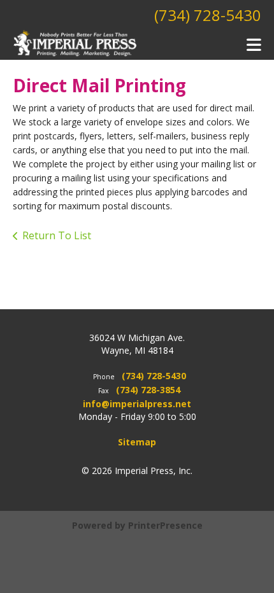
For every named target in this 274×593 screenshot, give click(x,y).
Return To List (56, 235)
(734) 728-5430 (207, 14)
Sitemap (137, 442)
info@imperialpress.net (137, 404)
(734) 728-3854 (148, 390)
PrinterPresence (165, 525)
